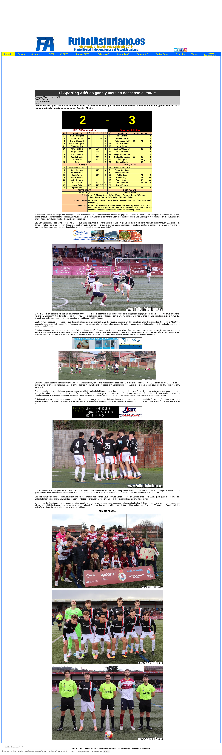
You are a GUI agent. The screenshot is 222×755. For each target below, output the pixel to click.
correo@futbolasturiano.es (127, 748)
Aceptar (106, 751)
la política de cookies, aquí (53, 751)
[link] (210, 54)
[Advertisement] (111, 17)
